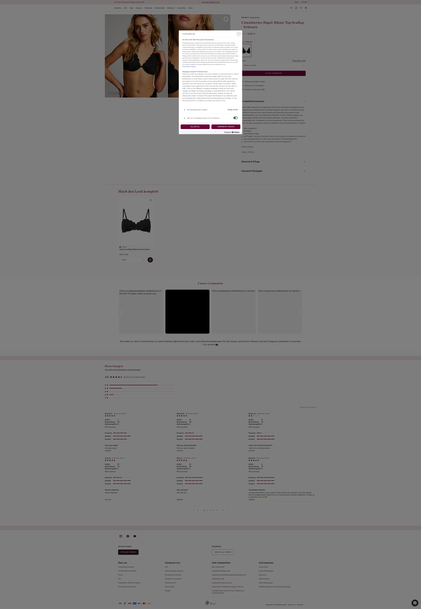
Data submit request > (189, 67)
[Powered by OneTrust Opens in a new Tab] (232, 132)
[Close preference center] (238, 34)
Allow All (195, 127)
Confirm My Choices (226, 127)
